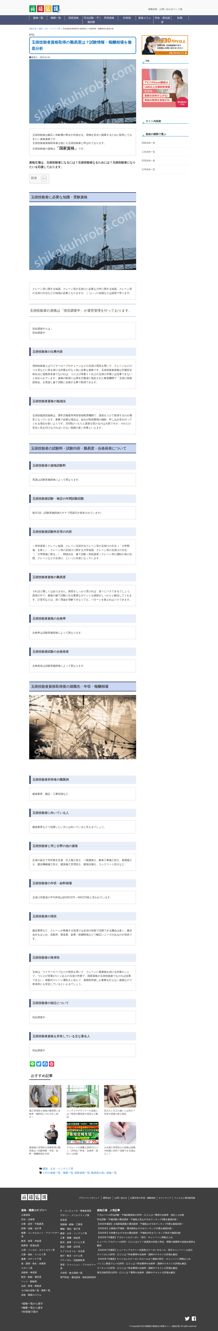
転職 (179, 17)
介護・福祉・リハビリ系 (33, 1254)
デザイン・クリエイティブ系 (74, 1215)
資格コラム (144, 17)
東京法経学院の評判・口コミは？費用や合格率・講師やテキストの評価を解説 (136, 1272)
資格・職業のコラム (31, 1295)
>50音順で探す (29, 1311)
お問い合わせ (121, 1198)
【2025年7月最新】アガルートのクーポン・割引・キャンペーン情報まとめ (135, 1237)
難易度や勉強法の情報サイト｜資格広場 (162, 1326)
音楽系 (63, 1220)
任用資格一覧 (148, 169)
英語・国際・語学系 (70, 1246)
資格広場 (32, 29)
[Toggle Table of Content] (42, 179)
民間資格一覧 (148, 160)
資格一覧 (38, 17)
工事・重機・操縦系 (70, 1237)
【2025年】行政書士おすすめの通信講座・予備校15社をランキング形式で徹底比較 (139, 1233)
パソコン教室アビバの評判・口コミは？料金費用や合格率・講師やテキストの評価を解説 (141, 1263)
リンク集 (177, 9)
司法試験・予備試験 (91, 19)
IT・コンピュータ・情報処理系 (75, 1210)
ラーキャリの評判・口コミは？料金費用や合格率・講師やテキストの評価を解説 (137, 1268)
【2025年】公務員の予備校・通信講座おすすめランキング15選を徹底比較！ (135, 1228)
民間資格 (109, 17)
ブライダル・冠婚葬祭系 (72, 1260)
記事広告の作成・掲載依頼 (142, 1198)
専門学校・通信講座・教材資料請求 (78, 1277)
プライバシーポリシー (89, 1198)
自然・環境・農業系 (31, 1286)
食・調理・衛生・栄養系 (33, 1263)
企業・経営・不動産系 (32, 1224)
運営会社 (107, 1198)
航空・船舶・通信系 (31, 1277)
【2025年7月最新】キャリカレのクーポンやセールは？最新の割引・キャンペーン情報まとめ (144, 1259)
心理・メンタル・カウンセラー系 (38, 1250)
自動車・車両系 (29, 1272)
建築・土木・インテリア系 (49, 29)
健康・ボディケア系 (31, 1259)
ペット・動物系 (29, 1281)
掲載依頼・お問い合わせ (160, 9)
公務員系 (25, 1215)
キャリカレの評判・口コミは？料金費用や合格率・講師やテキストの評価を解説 (137, 1254)
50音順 (127, 17)
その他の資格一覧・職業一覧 (35, 1290)
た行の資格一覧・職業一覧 (58, 1172)
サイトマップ (165, 1198)
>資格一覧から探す (32, 1303)
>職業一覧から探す (32, 1307)
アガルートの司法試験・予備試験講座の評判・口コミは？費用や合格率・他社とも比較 (140, 1215)
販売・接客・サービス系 (72, 1242)
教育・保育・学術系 (31, 1241)
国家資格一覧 (82, 1172)
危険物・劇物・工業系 (71, 1224)
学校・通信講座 (162, 19)
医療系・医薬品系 (30, 1245)
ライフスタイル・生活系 (72, 1251)
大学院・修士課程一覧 (71, 1273)
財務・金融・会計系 (31, 1228)
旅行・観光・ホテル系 (71, 1255)
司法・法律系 (28, 1219)
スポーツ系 (26, 1268)
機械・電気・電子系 (70, 1229)
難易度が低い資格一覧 (104, 1172)
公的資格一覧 (148, 151)
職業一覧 (56, 17)
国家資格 (73, 17)
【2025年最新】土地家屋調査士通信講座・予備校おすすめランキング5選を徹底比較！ (140, 1224)
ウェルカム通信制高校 (184, 1198)
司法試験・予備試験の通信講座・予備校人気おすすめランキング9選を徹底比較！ (138, 1219)
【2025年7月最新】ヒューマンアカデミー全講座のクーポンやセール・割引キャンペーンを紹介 (145, 1250)
